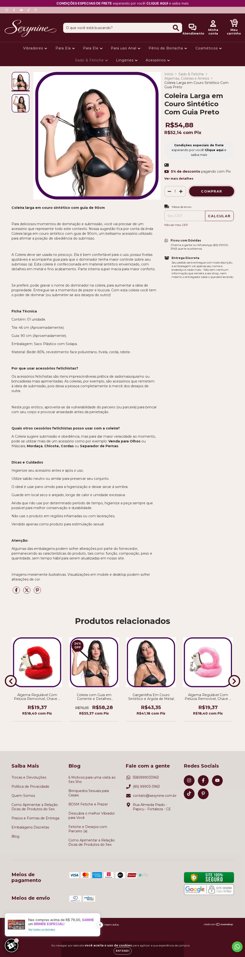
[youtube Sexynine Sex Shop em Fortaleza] (21, 10)
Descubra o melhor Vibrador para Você (91, 815)
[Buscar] (176, 28)
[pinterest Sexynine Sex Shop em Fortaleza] (36, 10)
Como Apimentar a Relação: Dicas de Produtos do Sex (34, 807)
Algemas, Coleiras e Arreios (186, 78)
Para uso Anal (124, 48)
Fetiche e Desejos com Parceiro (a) (87, 829)
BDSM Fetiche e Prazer (88, 804)
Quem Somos (23, 795)
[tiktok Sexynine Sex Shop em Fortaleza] (29, 10)
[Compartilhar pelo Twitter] (27, 592)
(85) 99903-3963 (146, 786)
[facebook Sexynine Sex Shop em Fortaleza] (14, 10)
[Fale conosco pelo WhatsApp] (237, 946)
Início (168, 74)
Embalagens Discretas (30, 827)
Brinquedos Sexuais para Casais (88, 793)
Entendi (122, 950)
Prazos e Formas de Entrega (35, 818)
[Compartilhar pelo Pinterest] (37, 592)
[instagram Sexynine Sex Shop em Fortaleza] (7, 10)
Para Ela (64, 48)
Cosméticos (207, 48)
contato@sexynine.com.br (155, 795)
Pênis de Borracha (166, 48)
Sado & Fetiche (90, 60)
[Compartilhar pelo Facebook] (17, 592)
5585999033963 (146, 777)
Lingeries (125, 60)
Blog (15, 836)
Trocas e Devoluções (28, 777)
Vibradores (33, 48)
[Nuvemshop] (219, 925)
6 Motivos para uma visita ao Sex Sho (92, 779)
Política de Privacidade (30, 786)
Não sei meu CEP (176, 225)
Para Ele (91, 48)
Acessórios (156, 60)
